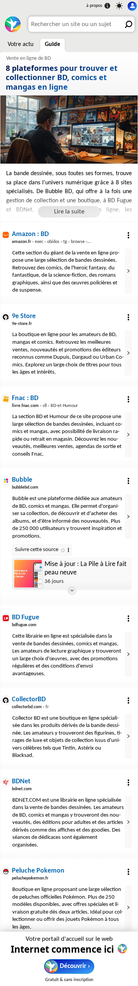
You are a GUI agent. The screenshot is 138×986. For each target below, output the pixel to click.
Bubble (22, 480)
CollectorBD (29, 699)
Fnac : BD (25, 398)
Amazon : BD (30, 234)
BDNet (21, 781)
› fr (30, 707)
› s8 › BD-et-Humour (45, 406)
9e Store (24, 316)
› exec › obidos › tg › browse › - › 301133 (60, 242)
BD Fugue (25, 617)
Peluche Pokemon (38, 871)
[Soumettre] (127, 24)
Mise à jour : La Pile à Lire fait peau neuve (85, 568)
